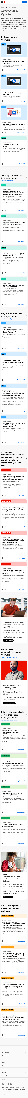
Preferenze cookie (20, 1089)
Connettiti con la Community (9, 657)
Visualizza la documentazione (9, 720)
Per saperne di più (8, 896)
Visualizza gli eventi (8, 640)
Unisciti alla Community (9, 703)
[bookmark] (3, 70)
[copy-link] (5, 70)
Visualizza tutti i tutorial (7, 180)
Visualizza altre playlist (7, 319)
